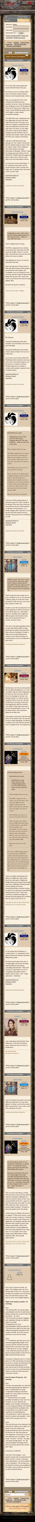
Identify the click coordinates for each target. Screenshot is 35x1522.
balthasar (17, 671)
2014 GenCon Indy (20, 44)
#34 (29, 1074)
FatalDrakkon (17, 749)
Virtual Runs (8, 179)
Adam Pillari (17, 557)
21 (27, 55)
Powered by (12, 1508)
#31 (29, 744)
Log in (12, 198)
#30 (29, 665)
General (16, 42)
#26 (29, 207)
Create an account (19, 38)
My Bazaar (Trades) (10, 177)
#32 (29, 926)
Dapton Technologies (18, 1520)
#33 (29, 1011)
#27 (29, 312)
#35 (29, 1133)
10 (27, 52)
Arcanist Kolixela (17, 65)
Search (7, 20)
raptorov (17, 1016)
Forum (10, 42)
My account (17, 12)
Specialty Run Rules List (11, 175)
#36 (29, 1265)
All (6, 17)
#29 (29, 552)
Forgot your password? (13, 35)
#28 (29, 405)
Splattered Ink (30, 1518)
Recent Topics (23, 17)
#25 (29, 60)
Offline (24, 68)
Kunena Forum (21, 1508)
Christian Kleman (14, 1270)
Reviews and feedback (14, 46)
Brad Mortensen (17, 212)
